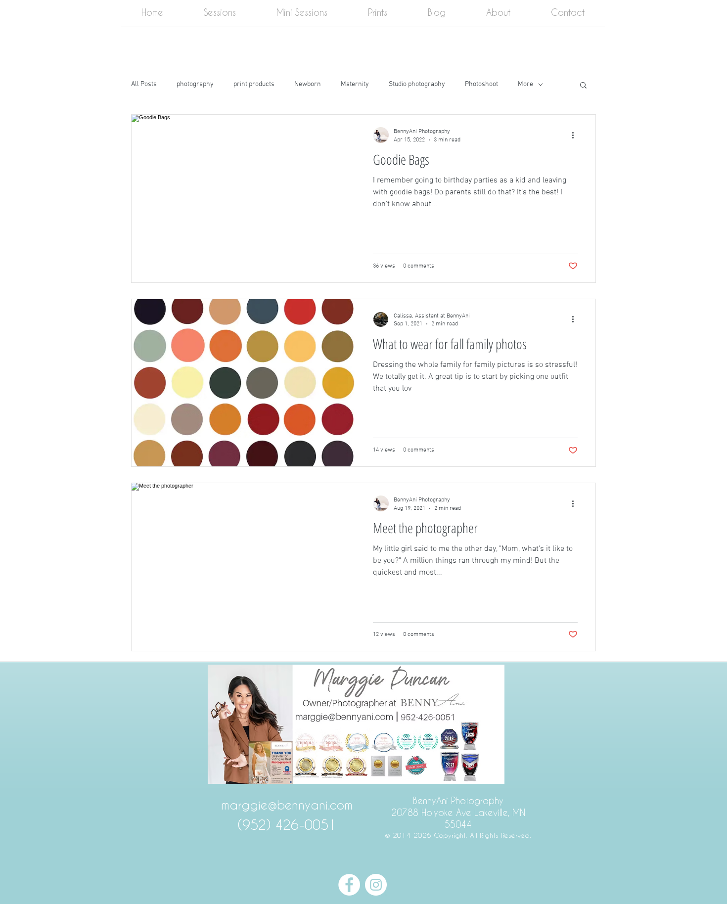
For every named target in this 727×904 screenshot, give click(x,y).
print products (253, 84)
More (525, 84)
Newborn (307, 84)
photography (195, 84)
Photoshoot (481, 84)
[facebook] (349, 885)
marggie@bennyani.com (287, 805)
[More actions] (576, 135)
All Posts (144, 84)
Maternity (355, 84)
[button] (583, 86)
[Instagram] (376, 885)
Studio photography (417, 84)
